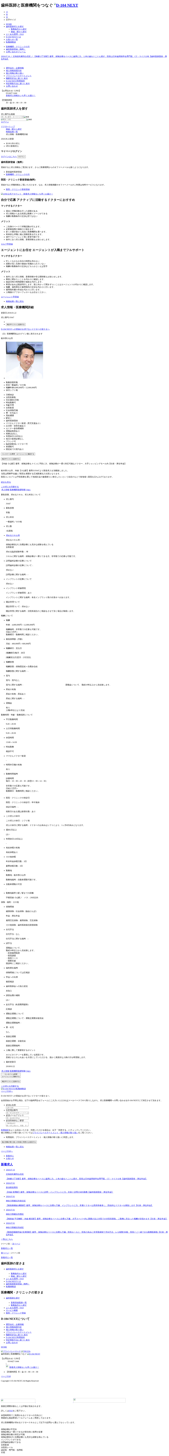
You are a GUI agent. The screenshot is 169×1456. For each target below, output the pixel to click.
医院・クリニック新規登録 (18, 189)
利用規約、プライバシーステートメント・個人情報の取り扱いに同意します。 (40, 1137)
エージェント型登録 (10, 297)
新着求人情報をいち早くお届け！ (21, 95)
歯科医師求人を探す (15, 26)
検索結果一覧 (12, 132)
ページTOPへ (7, 1091)
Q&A (28, 490)
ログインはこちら (9, 156)
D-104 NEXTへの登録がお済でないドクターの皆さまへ (25, 329)
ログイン (5, 122)
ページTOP (6, 1376)
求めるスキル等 (13, 535)
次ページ (16, 1244)
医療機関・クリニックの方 (18, 174)
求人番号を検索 (8, 114)
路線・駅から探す (14, 129)
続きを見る (6, 482)
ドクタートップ (8, 126)
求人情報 (5, 490)
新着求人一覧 (7, 1248)
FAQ (11, 1411)
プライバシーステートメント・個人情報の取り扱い (55, 1133)
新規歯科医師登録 (14, 172)
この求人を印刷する (10, 487)
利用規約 (5, 1130)
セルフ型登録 (7, 244)
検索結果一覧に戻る (15, 301)
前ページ (5, 1253)
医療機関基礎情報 (18, 490)
